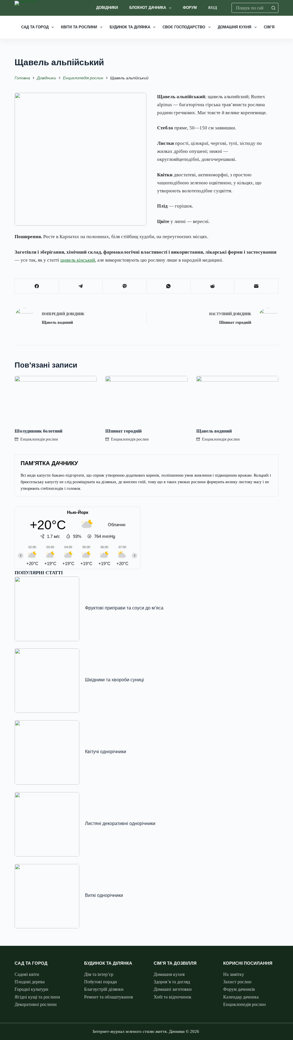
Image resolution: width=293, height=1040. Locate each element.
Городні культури (31, 989)
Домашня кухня (234, 27)
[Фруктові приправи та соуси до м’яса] (47, 609)
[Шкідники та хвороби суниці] (47, 680)
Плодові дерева (30, 981)
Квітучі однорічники (105, 751)
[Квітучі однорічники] (47, 752)
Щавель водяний (214, 431)
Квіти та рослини (79, 27)
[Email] (256, 286)
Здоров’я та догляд (172, 981)
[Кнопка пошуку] (273, 8)
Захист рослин (237, 981)
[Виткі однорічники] (47, 896)
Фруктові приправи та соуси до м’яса (124, 607)
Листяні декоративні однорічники (120, 823)
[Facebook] (37, 286)
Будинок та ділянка (130, 27)
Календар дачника (241, 996)
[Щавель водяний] (237, 399)
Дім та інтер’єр (98, 974)
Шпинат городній (123, 431)
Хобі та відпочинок (172, 996)
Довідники (107, 7)
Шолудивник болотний (38, 431)
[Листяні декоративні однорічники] (47, 824)
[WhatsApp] (169, 286)
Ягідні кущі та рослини (37, 996)
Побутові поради (100, 981)
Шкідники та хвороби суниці (114, 679)
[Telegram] (81, 286)
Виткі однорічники (104, 895)
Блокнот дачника (147, 7)
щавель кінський (77, 260)
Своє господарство (184, 27)
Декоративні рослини (36, 1004)
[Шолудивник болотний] (56, 399)
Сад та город (35, 27)
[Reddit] (212, 286)
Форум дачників (239, 989)
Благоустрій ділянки (104, 989)
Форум (190, 7)
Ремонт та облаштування (108, 996)
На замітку (233, 974)
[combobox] (250, 8)
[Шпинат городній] (146, 399)
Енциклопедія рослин (39, 439)
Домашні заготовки (173, 989)
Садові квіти (27, 974)
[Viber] (124, 286)
